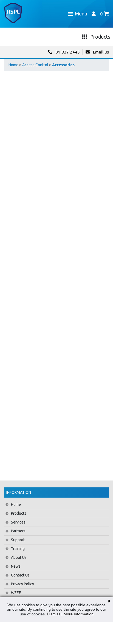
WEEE (16, 593)
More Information (79, 614)
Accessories (63, 65)
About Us (19, 557)
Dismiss (53, 614)
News (16, 566)
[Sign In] (94, 13)
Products (18, 513)
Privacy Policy (22, 584)
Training (18, 548)
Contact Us (20, 575)
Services (18, 522)
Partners (18, 531)
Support (18, 540)
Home (13, 65)
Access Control (35, 65)
